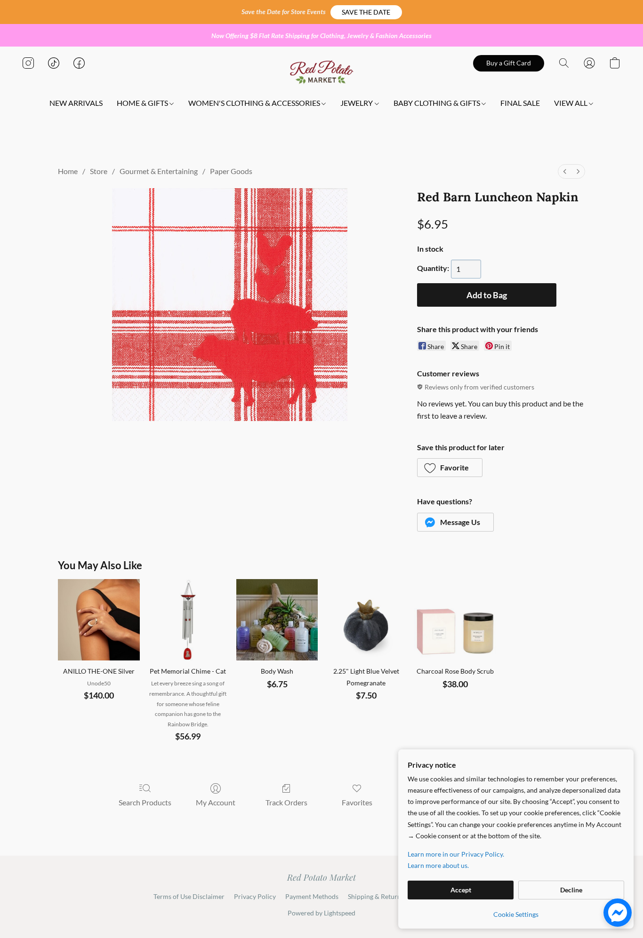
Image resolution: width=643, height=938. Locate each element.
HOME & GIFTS (143, 102)
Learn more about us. (438, 865)
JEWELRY (357, 102)
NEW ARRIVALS (76, 102)
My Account (215, 802)
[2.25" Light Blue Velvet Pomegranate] (366, 619)
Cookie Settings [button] (516, 914)
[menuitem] (564, 171)
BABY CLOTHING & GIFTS (438, 102)
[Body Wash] (277, 619)
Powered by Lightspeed (321, 913)
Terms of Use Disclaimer (189, 896)
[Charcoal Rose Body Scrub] (455, 619)
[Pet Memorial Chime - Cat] (188, 619)
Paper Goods (231, 171)
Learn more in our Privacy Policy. (456, 854)
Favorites (357, 802)
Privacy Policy (255, 896)
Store (98, 171)
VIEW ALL (571, 102)
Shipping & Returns (376, 896)
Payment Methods (311, 896)
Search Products (145, 802)
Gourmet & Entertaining (159, 171)
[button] (366, 12)
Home (68, 171)
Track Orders (286, 802)
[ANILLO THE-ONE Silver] (98, 619)
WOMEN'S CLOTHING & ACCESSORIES (255, 102)
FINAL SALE (520, 102)
